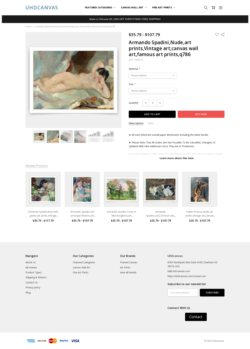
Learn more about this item (177, 158)
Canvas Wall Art (132, 7)
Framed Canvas (128, 262)
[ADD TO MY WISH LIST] (55, 183)
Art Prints (125, 267)
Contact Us (32, 282)
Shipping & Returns (36, 277)
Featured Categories (99, 7)
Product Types (33, 272)
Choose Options (43, 200)
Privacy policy (33, 287)
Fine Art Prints (162, 7)
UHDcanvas (175, 256)
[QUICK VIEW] (55, 177)
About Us (31, 262)
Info (150, 123)
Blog (28, 292)
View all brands (128, 272)
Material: (134, 68)
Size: (132, 84)
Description (136, 123)
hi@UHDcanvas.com (179, 271)
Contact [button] (196, 316)
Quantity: (134, 102)
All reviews (31, 267)
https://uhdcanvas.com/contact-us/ (187, 276)
